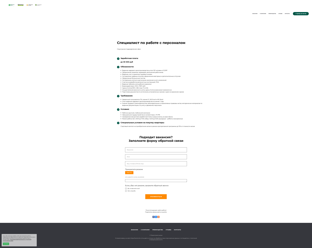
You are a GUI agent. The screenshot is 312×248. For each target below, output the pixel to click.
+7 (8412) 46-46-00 (300, 13)
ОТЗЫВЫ (280, 13)
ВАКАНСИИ (254, 13)
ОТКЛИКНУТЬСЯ (156, 196)
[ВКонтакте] (156, 217)
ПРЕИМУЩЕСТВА (272, 13)
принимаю (6, 243)
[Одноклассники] (158, 217)
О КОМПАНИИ (263, 13)
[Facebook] (154, 217)
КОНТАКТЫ (287, 13)
